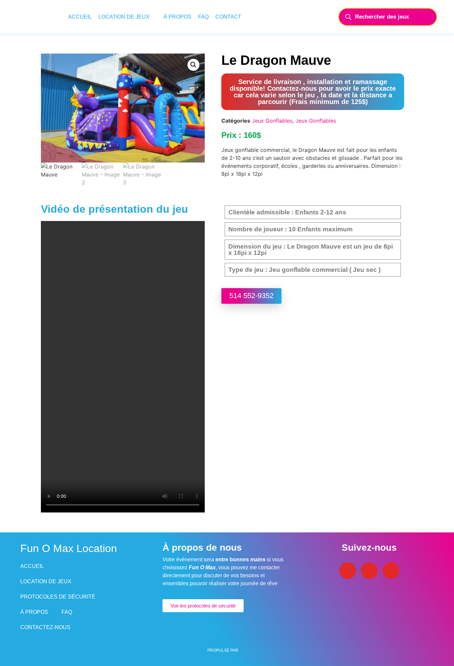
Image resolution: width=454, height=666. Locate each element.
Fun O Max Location (68, 548)
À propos (177, 17)
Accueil (80, 17)
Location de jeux (124, 17)
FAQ (203, 17)
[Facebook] (347, 570)
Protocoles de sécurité (57, 597)
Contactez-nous (45, 627)
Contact (228, 17)
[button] (193, 65)
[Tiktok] (391, 570)
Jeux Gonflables (272, 120)
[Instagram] (369, 570)
